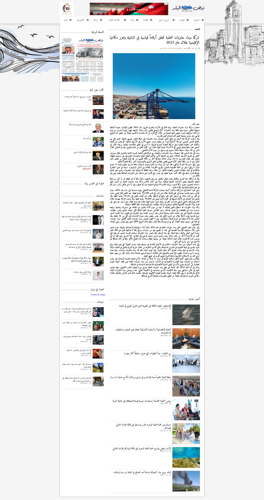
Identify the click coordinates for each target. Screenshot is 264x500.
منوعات (100, 302)
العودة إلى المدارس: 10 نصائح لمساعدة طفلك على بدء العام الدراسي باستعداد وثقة (76, 380)
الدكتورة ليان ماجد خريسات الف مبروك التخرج (77, 230)
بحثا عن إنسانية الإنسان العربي (82, 152)
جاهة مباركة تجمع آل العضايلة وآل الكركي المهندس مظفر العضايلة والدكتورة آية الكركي (76, 260)
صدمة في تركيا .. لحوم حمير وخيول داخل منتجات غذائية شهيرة (76, 366)
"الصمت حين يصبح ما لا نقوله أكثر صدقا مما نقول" (78, 98)
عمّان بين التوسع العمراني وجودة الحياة (80, 124)
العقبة (186, 48)
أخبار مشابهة (194, 299)
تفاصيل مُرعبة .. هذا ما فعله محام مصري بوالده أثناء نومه (77, 338)
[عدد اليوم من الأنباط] (82, 82)
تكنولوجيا (80, 20)
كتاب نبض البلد (96, 90)
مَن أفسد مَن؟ (87, 138)
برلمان (132, 20)
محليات (182, 20)
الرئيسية (197, 20)
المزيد (66, 20)
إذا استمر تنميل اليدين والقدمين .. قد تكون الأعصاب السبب (79, 352)
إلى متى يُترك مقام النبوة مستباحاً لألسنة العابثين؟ (77, 110)
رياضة (96, 20)
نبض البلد (195, 48)
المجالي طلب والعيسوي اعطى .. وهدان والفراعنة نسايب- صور (77, 204)
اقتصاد (145, 20)
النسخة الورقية (97, 32)
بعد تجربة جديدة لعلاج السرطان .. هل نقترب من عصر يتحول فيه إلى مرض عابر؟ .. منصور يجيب (76, 310)
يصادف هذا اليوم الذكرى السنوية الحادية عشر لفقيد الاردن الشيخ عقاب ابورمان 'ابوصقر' (76, 218)
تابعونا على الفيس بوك (94, 183)
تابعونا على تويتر (97, 289)
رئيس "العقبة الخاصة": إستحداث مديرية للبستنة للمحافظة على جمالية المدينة (142, 401)
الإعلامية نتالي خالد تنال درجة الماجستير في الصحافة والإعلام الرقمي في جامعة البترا (78, 246)
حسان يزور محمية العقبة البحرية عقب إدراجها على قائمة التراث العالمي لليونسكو (143, 426)
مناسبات (100, 196)
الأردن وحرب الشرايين (84, 166)
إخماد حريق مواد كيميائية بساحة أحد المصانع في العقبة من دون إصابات (142, 472)
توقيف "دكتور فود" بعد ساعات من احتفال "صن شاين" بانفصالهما (77, 324)
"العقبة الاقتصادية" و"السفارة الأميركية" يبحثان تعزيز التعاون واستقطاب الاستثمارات (143, 331)
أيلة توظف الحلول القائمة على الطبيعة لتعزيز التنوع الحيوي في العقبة (145, 306)
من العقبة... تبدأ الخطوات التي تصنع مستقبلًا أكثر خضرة (147, 353)
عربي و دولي (164, 20)
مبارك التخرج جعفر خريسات (82, 272)
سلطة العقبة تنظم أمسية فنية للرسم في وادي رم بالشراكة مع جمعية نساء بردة (140, 377)
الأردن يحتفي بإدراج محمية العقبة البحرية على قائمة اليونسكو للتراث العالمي (142, 448)
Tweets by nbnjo (98, 294)
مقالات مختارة (114, 20)
